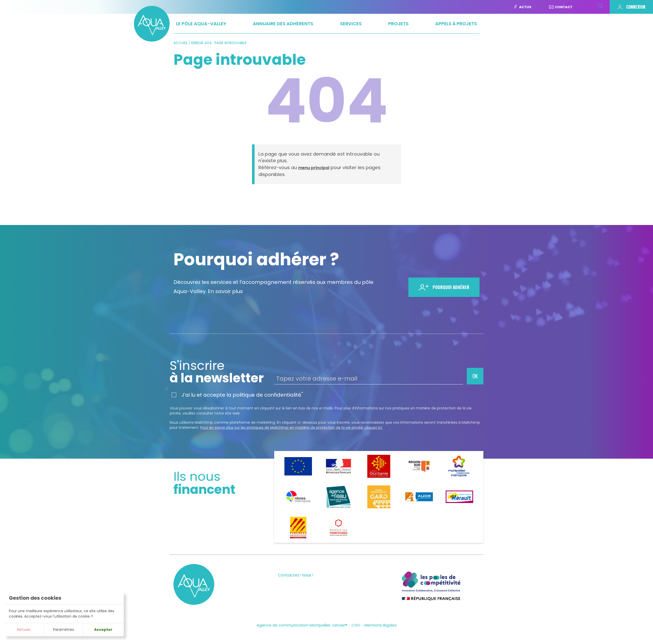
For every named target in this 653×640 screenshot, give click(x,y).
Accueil (180, 43)
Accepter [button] (103, 629)
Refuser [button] (24, 629)
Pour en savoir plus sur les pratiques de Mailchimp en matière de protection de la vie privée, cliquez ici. (291, 427)
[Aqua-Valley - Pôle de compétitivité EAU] (152, 40)
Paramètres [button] (63, 629)
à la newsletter (217, 371)
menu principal (313, 168)
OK (475, 376)
